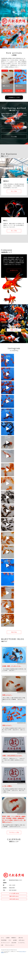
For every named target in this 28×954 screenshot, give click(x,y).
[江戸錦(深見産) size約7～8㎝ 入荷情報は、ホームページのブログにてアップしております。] (7, 510)
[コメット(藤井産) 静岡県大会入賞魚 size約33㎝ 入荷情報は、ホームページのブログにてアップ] (7, 456)
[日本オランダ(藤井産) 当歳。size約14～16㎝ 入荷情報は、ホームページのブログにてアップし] (7, 469)
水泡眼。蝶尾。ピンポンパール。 (12, 666)
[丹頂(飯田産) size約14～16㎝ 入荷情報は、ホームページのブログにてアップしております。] (7, 401)
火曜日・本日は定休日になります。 (12, 755)
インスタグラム (21, 942)
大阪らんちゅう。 (7, 725)
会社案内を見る (14, 270)
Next (24, 81)
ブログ (9, 940)
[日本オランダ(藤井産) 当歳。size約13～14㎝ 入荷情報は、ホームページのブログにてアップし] (7, 483)
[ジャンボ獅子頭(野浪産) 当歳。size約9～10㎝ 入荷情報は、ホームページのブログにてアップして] (7, 620)
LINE (2, 945)
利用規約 (2, 952)
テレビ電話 (14, 136)
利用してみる (14, 330)
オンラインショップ (5, 942)
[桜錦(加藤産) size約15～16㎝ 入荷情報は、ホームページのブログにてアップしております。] (7, 579)
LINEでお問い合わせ (14, 899)
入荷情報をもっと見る (14, 97)
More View (14, 632)
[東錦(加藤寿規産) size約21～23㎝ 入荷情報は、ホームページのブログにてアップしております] (7, 565)
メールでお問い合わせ (14, 893)
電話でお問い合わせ (14, 896)
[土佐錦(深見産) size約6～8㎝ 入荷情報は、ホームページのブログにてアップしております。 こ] (7, 551)
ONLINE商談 (3, 940)
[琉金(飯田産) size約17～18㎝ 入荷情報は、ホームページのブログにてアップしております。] (7, 374)
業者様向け (13, 937)
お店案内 (8, 937)
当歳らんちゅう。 (7, 695)
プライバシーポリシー (9, 945)
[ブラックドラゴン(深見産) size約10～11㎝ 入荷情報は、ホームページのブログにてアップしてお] (7, 428)
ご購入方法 (20, 937)
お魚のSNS (13, 942)
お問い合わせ (21, 940)
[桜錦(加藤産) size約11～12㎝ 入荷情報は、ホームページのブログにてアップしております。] (7, 360)
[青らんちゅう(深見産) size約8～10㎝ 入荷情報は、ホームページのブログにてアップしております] (7, 524)
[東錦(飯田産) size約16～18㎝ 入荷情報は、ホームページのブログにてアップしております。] (7, 415)
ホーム (2, 937)
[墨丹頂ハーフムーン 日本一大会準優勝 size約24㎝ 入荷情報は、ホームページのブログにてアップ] (7, 442)
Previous (3, 81)
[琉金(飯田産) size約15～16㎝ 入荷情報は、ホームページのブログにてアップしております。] (7, 387)
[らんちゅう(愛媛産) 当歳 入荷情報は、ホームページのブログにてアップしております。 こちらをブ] (7, 592)
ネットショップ (14, 124)
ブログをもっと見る (14, 832)
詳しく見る (7, 90)
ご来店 (14, 130)
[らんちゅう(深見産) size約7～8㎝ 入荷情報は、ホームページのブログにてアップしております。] (7, 538)
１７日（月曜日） (7, 786)
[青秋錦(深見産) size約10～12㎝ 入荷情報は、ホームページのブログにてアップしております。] (7, 497)
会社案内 (15, 940)
